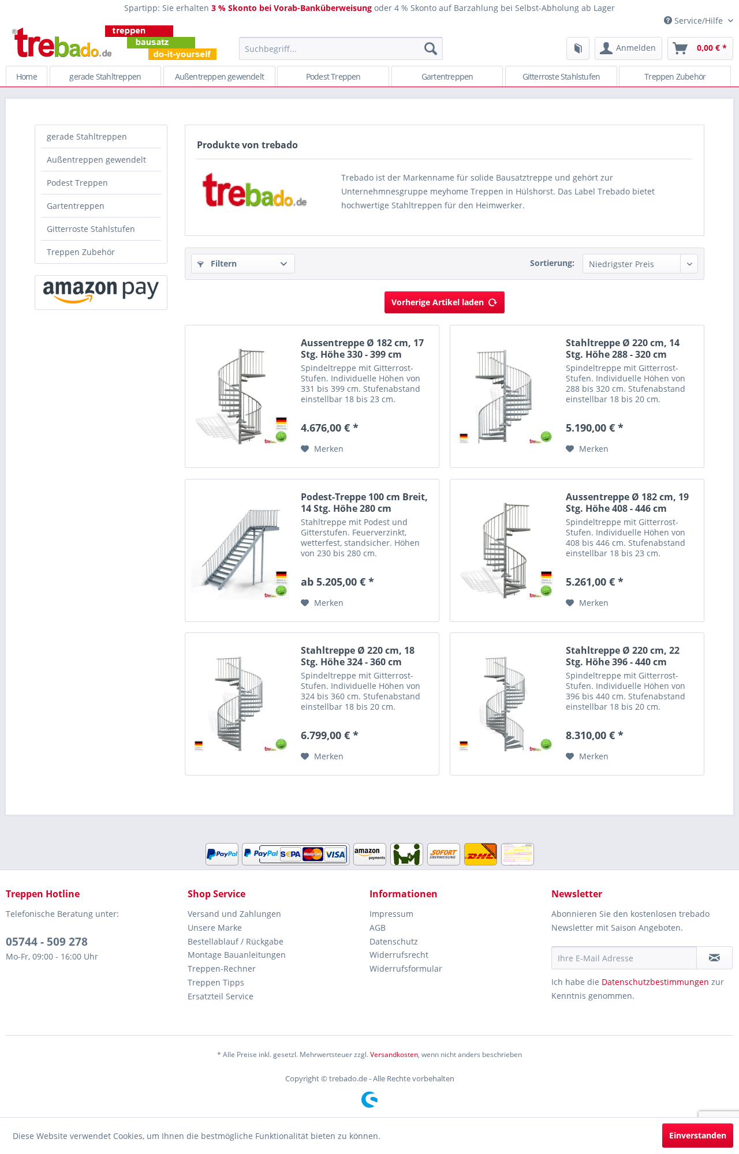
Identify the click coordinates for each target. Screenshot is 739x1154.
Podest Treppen (77, 182)
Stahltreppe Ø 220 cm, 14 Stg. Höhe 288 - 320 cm (623, 348)
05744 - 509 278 (47, 941)
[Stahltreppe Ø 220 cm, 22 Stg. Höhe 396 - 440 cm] (505, 704)
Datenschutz (394, 941)
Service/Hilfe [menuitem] (698, 20)
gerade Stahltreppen (87, 136)
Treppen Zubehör (81, 251)
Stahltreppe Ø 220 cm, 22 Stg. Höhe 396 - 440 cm (623, 656)
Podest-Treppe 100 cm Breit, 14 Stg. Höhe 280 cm (364, 502)
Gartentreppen (75, 205)
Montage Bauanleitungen (237, 954)
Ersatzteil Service (220, 996)
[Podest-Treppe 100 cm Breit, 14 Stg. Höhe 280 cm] (240, 550)
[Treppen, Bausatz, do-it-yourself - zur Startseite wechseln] (114, 42)
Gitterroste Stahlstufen (91, 228)
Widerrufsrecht (399, 954)
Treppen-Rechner (222, 968)
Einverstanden (697, 1135)
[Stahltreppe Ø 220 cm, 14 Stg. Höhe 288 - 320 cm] (505, 396)
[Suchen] (431, 48)
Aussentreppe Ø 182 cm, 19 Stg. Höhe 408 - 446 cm (627, 502)
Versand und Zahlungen (234, 913)
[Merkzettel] (577, 48)
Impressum (391, 913)
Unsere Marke (215, 927)
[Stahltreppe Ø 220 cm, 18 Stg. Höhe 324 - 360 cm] (240, 704)
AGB (378, 927)
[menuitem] (341, 48)
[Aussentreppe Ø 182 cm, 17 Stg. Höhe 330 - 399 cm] (240, 396)
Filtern (222, 263)
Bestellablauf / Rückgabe (235, 941)
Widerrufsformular (406, 968)
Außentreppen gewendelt (96, 159)
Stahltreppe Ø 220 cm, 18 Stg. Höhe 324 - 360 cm (358, 656)
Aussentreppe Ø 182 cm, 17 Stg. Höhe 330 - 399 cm (362, 348)
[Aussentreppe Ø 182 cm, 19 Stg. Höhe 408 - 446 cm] (505, 550)
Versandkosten (394, 1054)
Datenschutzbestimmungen (655, 981)
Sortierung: (552, 262)
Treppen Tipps (216, 982)
